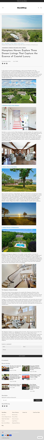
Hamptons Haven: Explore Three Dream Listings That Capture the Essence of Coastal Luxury (20, 44)
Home (3, 43)
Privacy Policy (14, 416)
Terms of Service (15, 412)
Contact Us (25, 412)
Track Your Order (36, 412)
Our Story (4, 414)
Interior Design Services (6, 416)
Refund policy (14, 414)
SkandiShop (4, 412)
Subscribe (38, 400)
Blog (2, 425)
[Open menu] (3, 8)
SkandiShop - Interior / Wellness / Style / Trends (14, 43)
